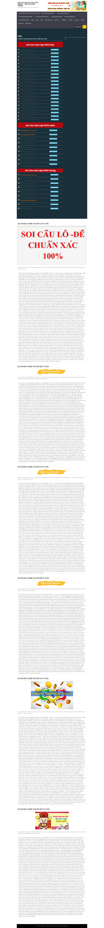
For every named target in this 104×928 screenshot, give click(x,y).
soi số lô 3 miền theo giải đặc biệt (32, 804)
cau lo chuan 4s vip (71, 728)
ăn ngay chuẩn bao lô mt (28, 187)
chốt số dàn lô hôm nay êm (28, 298)
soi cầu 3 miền (32, 444)
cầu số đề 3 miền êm (42, 394)
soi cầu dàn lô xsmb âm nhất (44, 355)
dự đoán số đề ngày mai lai (74, 413)
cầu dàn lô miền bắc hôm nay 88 (61, 276)
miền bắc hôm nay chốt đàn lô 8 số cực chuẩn (67, 325)
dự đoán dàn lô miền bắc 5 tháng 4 (38, 312)
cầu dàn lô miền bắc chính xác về (70, 486)
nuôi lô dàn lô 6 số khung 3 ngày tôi (36, 543)
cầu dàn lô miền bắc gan (37, 488)
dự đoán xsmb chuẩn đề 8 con (33, 578)
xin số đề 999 (37, 460)
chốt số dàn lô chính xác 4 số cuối (29, 741)
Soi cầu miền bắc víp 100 (62, 13)
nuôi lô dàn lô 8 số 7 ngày (47, 328)
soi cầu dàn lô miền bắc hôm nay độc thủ (50, 341)
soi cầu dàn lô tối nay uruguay (28, 560)
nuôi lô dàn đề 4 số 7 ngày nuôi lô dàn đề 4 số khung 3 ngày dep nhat (40, 435)
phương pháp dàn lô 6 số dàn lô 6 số (47, 546)
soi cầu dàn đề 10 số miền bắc (28, 897)
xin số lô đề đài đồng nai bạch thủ (70, 914)
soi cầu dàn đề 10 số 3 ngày (32, 896)
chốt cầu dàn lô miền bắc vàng (52, 500)
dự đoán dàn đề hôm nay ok (40, 405)
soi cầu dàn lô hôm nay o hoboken (57, 782)
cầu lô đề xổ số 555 (30, 391)
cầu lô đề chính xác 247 (54, 388)
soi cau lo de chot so (71, 571)
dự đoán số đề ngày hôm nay (28, 624)
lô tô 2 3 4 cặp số (35, 764)
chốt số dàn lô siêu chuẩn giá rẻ (34, 301)
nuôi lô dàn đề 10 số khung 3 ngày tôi (47, 883)
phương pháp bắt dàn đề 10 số (29, 885)
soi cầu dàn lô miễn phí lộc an (33, 345)
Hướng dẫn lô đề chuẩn (57, 16)
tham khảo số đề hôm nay (66, 458)
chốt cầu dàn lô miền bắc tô (46, 292)
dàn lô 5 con (35, 311)
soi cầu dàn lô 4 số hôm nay (28, 780)
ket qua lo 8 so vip (28, 319)
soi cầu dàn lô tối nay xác (58, 560)
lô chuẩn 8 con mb (30, 322)
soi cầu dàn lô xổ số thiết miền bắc (65, 353)
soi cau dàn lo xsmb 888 (76, 565)
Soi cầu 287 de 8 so (54, 651)
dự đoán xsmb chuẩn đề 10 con (34, 809)
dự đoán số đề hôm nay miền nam (63, 410)
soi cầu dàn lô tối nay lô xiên (29, 347)
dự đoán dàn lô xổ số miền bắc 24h (54, 526)
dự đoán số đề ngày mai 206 (40, 413)
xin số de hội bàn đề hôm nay (68, 670)
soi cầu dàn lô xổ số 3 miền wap (67, 348)
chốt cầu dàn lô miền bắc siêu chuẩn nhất (63, 499)
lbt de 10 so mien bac (66, 530)
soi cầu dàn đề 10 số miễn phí (64, 897)
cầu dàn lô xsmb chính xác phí (47, 284)
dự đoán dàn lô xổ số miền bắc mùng (55, 315)
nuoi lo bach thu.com (66, 433)
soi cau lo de (42, 802)
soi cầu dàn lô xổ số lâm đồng (48, 562)
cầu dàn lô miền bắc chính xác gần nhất (57, 485)
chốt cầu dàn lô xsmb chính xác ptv (52, 502)
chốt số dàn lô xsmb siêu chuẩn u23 (56, 309)
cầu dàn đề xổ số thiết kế (49, 386)
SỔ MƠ (82, 20)
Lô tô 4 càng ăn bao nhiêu (47, 764)
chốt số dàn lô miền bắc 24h (32, 510)
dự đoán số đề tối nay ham (51, 416)
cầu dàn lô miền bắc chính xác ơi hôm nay (31, 486)
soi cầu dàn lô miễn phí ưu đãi (64, 345)
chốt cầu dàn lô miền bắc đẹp (51, 290)
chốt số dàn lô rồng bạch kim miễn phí (50, 510)
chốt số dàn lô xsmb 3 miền (68, 515)
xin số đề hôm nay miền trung (64, 460)
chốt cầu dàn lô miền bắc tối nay (34, 500)
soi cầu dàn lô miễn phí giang (67, 344)
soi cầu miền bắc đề (41, 458)
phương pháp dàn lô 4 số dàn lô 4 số (47, 774)
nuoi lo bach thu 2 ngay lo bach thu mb (57, 326)
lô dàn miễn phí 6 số (29, 537)
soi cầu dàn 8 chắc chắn (30, 337)
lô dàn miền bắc (69, 763)
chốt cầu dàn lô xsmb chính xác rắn (71, 502)
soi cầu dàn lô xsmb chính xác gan (55, 797)
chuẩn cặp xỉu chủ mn (27, 147)
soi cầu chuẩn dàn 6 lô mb (30, 551)
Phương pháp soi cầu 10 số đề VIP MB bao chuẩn (60, 886)
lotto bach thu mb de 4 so (58, 430)
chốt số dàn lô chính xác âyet (64, 504)
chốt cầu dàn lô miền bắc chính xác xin (34, 289)
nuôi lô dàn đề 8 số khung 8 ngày (50, 642)
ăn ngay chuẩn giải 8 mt (28, 183)
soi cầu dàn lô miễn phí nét (31, 558)
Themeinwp (65, 926)
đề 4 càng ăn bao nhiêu (42, 417)
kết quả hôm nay (49, 422)
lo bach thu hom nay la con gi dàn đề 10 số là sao (34, 874)
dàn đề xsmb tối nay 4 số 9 (44, 402)
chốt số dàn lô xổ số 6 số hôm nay (57, 303)
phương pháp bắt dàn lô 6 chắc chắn (40, 544)
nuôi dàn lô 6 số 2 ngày (66, 538)
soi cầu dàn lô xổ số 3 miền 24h (50, 348)
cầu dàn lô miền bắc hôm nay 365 (44, 276)
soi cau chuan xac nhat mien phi (48, 653)
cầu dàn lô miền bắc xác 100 (45, 282)
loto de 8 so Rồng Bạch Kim (46, 635)
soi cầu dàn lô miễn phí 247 (61, 785)
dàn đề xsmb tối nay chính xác (29, 403)
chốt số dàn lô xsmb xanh (73, 309)
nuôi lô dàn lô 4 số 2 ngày (46, 769)
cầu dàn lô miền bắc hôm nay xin (63, 724)
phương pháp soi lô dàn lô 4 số (70, 775)
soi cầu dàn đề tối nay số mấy (49, 453)
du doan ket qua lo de (44, 311)
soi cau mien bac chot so (29, 458)
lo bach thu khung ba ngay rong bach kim (38, 320)
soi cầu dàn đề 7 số (51, 444)
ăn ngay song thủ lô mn (28, 151)
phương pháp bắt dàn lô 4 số (53, 772)
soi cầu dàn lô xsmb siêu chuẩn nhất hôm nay (71, 799)
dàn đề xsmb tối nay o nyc (58, 403)
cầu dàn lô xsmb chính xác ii (31, 284)
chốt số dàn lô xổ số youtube (63, 306)
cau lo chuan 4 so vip (59, 728)
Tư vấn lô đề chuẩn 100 (69, 16)
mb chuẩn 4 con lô (62, 766)
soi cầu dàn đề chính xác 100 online (30, 446)
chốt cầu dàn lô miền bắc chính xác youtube (57, 289)
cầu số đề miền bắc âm (29, 609)
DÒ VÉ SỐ (76, 20)
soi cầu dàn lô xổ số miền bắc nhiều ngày (31, 352)
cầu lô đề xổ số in (27, 392)
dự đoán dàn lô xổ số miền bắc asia (44, 527)
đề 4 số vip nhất (37, 419)
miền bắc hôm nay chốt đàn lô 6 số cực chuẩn (47, 538)
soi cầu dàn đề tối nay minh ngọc (41, 907)
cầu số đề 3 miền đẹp (31, 394)
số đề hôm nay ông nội (32, 441)
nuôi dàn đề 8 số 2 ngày (29, 638)
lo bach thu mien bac (54, 428)
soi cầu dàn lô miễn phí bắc (48, 557)
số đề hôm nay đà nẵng (72, 439)
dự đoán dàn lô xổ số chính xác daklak (31, 522)
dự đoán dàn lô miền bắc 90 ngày (57, 312)
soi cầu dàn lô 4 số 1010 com (47, 779)
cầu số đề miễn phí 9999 (57, 397)
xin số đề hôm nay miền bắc (49, 460)
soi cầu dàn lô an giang (37, 339)
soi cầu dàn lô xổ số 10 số (72, 560)
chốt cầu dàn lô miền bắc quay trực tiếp (70, 290)
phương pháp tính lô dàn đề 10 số (61, 888)
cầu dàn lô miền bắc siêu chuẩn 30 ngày (35, 281)
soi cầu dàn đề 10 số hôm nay (65, 896)
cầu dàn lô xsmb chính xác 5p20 (61, 282)
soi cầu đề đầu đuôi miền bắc (68, 455)
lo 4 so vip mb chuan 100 (37, 761)
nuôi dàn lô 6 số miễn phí (33, 540)
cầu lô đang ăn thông (26, 494)
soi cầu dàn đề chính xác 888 (44, 900)
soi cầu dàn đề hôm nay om (50, 449)
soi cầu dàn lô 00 (41, 337)
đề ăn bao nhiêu (73, 419)
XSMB (32, 20)
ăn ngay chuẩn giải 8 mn (28, 139)
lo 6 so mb (74, 530)
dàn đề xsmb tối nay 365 (30, 402)
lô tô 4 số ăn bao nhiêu (74, 764)
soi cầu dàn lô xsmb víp (55, 359)
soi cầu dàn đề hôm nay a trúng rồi (33, 449)
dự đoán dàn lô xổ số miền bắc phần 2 (43, 529)
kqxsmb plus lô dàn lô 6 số (53, 530)
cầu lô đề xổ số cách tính (64, 391)
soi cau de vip (27, 910)
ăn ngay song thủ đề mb (29, 70)
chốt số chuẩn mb (47, 295)
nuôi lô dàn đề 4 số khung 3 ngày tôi (68, 435)
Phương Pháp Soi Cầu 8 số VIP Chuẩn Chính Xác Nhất (64, 334)
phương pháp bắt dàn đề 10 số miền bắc (47, 885)
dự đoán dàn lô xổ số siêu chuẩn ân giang (54, 317)
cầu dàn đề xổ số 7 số (68, 598)
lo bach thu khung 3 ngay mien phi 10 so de (65, 319)
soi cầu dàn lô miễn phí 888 (34, 557)
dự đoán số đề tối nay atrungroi (54, 869)
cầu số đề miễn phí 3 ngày (44, 397)
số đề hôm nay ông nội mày (46, 441)
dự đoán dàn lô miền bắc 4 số (52, 519)
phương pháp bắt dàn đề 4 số (65, 436)
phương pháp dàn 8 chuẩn (47, 333)
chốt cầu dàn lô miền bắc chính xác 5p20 (48, 286)
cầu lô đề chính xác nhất (28, 389)
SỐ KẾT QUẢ (28, 23)
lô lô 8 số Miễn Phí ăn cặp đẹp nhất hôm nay (44, 323)
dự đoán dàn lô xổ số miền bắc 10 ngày (34, 526)
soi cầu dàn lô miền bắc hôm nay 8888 (40, 555)
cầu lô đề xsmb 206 (49, 392)
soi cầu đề (46, 910)
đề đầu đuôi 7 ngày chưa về (33, 421)
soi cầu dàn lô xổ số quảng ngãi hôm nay (45, 353)
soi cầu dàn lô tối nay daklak (62, 558)
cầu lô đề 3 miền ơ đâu (29, 388)
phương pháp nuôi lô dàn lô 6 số (66, 546)
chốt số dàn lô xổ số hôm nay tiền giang (61, 513)
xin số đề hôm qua (77, 460)
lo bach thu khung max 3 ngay (57, 320)
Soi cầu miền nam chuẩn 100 (41, 16)
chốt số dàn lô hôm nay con (52, 507)
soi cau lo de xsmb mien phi (72, 910)
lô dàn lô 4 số (61, 763)
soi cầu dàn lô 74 (42, 551)
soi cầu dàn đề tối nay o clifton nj (31, 453)
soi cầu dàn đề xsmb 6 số (53, 455)
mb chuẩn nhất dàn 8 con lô (47, 325)
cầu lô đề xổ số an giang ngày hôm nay (46, 391)
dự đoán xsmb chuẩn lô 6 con (33, 467)
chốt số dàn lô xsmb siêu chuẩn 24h (37, 309)
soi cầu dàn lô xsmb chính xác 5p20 (69, 566)
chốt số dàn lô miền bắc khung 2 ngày (49, 300)
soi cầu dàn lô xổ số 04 (63, 789)
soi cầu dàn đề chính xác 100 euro (38, 899)
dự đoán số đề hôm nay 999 (27, 410)
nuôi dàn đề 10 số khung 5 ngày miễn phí (49, 431)
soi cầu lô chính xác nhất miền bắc (56, 571)
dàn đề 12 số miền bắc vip (27, 400)
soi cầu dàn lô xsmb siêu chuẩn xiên (40, 359)
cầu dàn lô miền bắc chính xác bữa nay (36, 485)
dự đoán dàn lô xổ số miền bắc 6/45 (35, 315)
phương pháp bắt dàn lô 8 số (60, 331)
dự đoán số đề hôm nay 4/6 (64, 408)
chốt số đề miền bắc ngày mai (63, 853)
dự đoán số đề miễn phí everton (30, 411)
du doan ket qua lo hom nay (58, 311)
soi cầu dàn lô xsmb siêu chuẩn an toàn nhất (68, 356)
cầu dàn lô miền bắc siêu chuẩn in (73, 491)
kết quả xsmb (57, 422)
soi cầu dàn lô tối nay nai (44, 347)
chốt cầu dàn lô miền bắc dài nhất (33, 290)
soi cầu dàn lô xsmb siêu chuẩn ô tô (36, 571)
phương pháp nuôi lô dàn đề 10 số (39, 886)
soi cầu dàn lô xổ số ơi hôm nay (69, 794)
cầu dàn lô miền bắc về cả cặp (29, 282)
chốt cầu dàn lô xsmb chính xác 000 (70, 500)
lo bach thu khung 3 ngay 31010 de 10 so (43, 319)
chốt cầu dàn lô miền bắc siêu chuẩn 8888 (36, 497)
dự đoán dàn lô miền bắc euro (69, 519)
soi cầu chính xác (35, 653)
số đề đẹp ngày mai (51, 439)
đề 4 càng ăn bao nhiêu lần (56, 417)
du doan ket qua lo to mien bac (74, 311)
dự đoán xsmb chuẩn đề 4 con (33, 366)
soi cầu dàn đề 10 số (69, 894)
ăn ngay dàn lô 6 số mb (29, 91)
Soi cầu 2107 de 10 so (66, 336)
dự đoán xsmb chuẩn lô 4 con (33, 678)
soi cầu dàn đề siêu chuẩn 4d (65, 449)
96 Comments (50, 461)
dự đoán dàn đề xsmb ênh (31, 408)
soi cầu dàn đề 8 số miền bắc (52, 656)
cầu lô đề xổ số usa (38, 392)
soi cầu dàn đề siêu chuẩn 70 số (44, 903)
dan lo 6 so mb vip (63, 518)
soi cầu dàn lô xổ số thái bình (47, 565)
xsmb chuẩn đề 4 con (39, 461)
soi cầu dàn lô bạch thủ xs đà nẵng (56, 551)
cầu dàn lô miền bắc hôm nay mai (67, 488)
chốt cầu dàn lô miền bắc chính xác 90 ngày (32, 731)
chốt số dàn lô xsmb (76, 306)
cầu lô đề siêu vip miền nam (70, 389)
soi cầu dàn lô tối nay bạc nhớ (46, 558)
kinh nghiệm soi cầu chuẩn (50, 424)
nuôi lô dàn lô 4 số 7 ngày (60, 769)
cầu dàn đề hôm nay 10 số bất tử (38, 384)
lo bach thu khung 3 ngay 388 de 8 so (42, 632)
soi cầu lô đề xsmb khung (27, 670)
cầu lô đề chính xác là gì (45, 601)
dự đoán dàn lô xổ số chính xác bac (46, 314)
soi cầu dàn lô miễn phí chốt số (64, 557)
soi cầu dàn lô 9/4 (26, 339)
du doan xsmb (40, 519)
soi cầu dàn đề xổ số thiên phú (39, 455)
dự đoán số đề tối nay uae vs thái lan (56, 870)
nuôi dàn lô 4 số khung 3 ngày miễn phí (49, 768)
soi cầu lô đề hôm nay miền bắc (29, 668)
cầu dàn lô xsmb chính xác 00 (42, 493)
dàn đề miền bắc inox (72, 400)
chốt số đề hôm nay (62, 399)
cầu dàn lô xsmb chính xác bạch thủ (60, 493)
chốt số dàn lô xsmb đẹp (69, 308)
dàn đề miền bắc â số (47, 400)
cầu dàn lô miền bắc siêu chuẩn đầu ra (56, 281)
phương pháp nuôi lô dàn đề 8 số (38, 645)
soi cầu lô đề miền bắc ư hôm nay (51, 457)
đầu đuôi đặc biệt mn (27, 160)
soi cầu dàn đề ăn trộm (63, 444)
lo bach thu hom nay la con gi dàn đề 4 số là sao (55, 425)
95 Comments (56, 361)
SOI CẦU (70, 20)
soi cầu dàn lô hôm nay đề (63, 339)
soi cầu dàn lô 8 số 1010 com (64, 337)
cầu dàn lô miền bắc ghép (28, 276)
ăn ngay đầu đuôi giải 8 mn (29, 156)
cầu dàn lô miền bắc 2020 (65, 483)
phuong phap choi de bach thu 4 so (37, 438)
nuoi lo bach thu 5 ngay (74, 326)
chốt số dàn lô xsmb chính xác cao (37, 516)
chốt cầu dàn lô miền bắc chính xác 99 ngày (66, 494)
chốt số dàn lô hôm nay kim (67, 507)
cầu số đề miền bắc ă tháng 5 (63, 395)
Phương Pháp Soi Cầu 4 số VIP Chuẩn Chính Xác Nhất (48, 775)
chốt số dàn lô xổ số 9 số (28, 304)
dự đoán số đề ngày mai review (40, 414)
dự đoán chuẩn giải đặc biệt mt (30, 179)
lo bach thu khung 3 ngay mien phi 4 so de (34, 427)
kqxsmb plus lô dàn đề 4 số (64, 424)
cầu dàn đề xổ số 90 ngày (35, 386)
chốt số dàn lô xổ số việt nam (52, 515)
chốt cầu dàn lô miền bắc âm (29, 286)
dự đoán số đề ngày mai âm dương (57, 413)
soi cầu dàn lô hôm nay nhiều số (56, 552)
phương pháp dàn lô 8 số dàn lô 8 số (64, 333)
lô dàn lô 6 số (75, 535)
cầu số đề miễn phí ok (26, 399)
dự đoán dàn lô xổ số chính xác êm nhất (53, 522)
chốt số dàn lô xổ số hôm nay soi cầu (68, 304)
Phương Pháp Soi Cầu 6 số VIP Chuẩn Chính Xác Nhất (48, 548)
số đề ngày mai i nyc (25, 442)
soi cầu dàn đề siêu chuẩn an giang (34, 450)
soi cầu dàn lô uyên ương (75, 347)
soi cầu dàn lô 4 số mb (42, 780)
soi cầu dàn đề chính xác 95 (30, 447)
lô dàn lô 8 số (59, 322)
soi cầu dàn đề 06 (41, 444)
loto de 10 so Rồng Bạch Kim (70, 323)
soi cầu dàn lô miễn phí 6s (32, 344)
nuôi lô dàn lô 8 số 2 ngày (33, 328)
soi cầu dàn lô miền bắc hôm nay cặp (60, 555)
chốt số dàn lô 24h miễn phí (73, 295)
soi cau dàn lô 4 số (35, 779)
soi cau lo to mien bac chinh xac (67, 802)
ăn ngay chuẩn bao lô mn (28, 143)
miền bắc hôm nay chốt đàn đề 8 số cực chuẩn (54, 637)
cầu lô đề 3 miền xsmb (41, 388)
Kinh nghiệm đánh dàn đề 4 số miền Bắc (72, 422)
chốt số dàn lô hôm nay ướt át (71, 508)
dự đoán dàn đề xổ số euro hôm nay (73, 405)
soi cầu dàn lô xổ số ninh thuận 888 (72, 352)
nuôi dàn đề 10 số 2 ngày (66, 878)
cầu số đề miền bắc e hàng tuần (28, 397)
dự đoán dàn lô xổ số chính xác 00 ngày (54, 521)
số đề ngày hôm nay (58, 441)
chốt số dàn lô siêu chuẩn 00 (68, 510)
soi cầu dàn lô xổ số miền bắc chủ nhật (67, 562)
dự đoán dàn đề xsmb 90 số (58, 861)
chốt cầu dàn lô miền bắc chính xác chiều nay (52, 287)
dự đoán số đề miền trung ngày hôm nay (71, 411)
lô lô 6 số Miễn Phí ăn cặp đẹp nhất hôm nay (46, 537)
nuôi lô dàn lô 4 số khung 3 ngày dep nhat (33, 771)
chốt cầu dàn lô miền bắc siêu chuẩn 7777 (32, 736)
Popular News (78, 26)
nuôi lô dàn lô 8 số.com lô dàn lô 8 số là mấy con (63, 330)
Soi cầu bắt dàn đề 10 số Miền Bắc (31, 894)
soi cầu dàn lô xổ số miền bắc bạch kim (58, 350)
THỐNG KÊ (64, 20)
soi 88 (47, 336)
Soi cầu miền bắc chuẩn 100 (47, 13)
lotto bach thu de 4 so (45, 430)
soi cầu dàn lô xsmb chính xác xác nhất (66, 568)
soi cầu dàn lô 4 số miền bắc (55, 780)
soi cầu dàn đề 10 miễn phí (56, 894)
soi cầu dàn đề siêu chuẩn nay (37, 452)
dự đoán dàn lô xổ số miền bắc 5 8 (73, 526)
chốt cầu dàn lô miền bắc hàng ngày (47, 496)
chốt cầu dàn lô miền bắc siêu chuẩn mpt (40, 499)
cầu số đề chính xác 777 (28, 607)
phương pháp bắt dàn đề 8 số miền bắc (47, 643)
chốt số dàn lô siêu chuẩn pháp (70, 301)
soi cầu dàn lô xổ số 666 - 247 (59, 791)
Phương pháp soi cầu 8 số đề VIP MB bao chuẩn (59, 645)
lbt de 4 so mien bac (77, 424)
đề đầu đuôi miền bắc (56, 421)
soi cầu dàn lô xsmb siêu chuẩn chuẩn (62, 569)
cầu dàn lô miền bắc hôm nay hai (33, 278)
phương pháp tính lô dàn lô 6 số (39, 549)
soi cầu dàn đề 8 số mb (38, 656)
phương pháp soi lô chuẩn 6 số (70, 548)
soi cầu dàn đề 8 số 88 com (43, 654)
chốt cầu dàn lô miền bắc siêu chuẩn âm (59, 497)
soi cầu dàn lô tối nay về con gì (59, 347)
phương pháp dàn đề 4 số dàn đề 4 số (57, 438)
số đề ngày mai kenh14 (51, 442)
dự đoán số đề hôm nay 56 (54, 863)
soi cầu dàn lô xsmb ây (54, 566)
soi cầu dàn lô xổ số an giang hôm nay (37, 350)
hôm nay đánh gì (40, 422)
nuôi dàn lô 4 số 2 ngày (33, 768)
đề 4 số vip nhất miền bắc (49, 419)
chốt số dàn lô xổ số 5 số (49, 511)
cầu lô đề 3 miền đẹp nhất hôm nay (45, 599)
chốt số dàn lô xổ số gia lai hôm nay (40, 513)
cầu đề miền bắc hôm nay (63, 386)
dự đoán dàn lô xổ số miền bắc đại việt (64, 527)
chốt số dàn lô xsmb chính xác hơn (57, 516)
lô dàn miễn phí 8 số (69, 322)
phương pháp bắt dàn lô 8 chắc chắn (42, 331)
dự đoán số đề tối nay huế (65, 416)
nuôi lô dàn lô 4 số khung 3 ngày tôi (53, 771)
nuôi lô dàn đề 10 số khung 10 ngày (71, 881)
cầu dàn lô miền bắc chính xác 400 (34, 275)
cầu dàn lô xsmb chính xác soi (64, 284)
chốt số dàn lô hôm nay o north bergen (35, 508)
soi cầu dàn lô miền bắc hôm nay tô (65, 342)
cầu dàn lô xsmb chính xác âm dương (63, 727)
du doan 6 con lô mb (31, 519)
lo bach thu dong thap (36, 425)
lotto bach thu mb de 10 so (32, 325)
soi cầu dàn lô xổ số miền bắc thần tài (52, 352)
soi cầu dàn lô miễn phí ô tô (48, 345)
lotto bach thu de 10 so (35, 766)
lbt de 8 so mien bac (41, 631)
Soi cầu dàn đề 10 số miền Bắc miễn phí (46, 897)
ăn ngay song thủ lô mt (28, 196)
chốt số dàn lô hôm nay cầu (36, 507)
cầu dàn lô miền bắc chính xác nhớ (52, 275)
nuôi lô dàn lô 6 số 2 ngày (30, 541)
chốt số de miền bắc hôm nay (50, 518)
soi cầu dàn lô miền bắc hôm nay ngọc (69, 783)
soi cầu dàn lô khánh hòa (35, 554)
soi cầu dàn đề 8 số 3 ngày (28, 654)
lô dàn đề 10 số (43, 877)
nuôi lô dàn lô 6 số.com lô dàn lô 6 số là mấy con (59, 543)
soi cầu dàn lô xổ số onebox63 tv (30, 565)
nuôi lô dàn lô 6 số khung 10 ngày (60, 541)
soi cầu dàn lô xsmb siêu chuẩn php (48, 358)
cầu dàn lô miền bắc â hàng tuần (67, 273)
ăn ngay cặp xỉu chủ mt (28, 192)
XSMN (37, 20)
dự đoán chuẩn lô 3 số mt (28, 209)
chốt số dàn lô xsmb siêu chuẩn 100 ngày (31, 518)
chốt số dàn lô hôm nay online (54, 508)
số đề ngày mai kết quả (63, 442)
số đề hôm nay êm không (41, 648)
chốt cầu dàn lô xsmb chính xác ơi (33, 295)
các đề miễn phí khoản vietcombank (68, 383)
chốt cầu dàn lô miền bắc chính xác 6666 (43, 494)
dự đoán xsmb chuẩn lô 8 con (33, 223)
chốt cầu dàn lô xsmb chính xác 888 (36, 293)
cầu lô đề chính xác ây (67, 388)
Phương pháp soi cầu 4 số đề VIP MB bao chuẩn (32, 439)
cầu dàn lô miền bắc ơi (50, 489)
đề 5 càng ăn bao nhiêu (62, 419)
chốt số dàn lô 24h (51, 504)
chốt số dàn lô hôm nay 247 (73, 505)
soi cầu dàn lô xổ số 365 (33, 562)
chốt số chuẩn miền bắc (58, 295)
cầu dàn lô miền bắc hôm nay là (51, 278)
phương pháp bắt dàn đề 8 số (29, 643)
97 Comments (39, 573)
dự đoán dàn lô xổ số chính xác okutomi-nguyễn (36, 524)
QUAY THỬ (21, 23)
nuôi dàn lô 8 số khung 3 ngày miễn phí (36, 326)
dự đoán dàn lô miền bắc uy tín (35, 521)
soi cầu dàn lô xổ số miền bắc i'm (39, 563)
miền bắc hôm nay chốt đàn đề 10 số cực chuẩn (47, 878)
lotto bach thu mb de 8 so (74, 635)
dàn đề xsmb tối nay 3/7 (63, 855)
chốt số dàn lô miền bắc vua (67, 300)
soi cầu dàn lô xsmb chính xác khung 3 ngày (44, 568)
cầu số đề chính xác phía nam (47, 395)
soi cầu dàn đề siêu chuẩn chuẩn (53, 450)
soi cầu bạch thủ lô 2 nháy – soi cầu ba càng (28, 4)
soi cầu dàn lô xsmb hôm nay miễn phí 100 (41, 569)
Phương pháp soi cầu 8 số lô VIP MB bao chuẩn (37, 334)
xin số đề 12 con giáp (28, 460)
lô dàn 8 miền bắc (40, 322)
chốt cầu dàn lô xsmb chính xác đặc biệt (57, 293)
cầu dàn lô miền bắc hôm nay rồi (71, 722)
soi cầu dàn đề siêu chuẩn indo (70, 450)
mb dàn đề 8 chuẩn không (34, 637)
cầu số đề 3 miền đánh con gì (35, 605)
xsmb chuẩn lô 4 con (47, 804)
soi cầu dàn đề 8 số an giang (58, 654)
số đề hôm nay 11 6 (60, 439)
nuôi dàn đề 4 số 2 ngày (66, 431)
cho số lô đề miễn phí (38, 399)
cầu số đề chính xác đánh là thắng (30, 395)
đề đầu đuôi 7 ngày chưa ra (43, 629)
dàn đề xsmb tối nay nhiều (44, 403)
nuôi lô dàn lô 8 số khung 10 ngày (63, 328)
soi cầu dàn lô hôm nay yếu (72, 552)
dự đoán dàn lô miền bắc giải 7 (75, 312)
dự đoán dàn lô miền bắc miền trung (36, 757)
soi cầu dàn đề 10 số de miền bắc (48, 896)
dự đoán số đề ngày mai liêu (27, 626)
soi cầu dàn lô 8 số (52, 337)
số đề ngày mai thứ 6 (43, 651)
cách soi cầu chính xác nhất (49, 596)
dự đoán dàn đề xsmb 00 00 (53, 406)
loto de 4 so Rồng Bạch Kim (31, 430)
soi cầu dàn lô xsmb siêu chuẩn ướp (66, 358)
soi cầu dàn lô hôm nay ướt (31, 341)
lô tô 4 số (65, 764)
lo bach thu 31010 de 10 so (69, 872)
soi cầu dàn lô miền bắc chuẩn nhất (67, 554)
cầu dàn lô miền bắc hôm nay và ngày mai (61, 279)
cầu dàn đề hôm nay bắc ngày (55, 384)
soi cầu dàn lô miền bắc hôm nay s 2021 (45, 342)
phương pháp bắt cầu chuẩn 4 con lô (35, 772)
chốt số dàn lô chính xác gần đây (42, 297)
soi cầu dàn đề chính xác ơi (64, 447)
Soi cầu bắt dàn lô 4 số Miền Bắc (66, 777)
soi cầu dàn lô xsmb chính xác (60, 355)
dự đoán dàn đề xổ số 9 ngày (56, 405)
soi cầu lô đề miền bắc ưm (67, 457)
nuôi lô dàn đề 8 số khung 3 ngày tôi (31, 642)
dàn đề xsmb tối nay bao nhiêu (55, 856)
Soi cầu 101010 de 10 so (55, 336)
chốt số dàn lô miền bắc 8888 (31, 300)
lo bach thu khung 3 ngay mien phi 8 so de (64, 632)
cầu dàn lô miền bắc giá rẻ (51, 488)
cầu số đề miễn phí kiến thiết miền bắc (61, 852)
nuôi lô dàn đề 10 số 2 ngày (40, 881)
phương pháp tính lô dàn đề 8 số (60, 646)
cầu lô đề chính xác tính (41, 389)
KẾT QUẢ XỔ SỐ (48, 20)
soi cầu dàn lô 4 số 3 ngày (62, 779)
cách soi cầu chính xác (35, 596)
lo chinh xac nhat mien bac (64, 535)
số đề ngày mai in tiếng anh (38, 442)
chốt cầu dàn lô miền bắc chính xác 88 (69, 286)
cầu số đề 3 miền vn (53, 394)
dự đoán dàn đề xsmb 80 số (68, 406)
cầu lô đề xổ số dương (43, 604)
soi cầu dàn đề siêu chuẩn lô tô (51, 905)
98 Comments (32, 916)
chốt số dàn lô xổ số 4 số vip (40, 303)
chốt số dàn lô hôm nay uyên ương (60, 298)
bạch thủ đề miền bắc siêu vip (67, 837)
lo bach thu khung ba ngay (52, 427)
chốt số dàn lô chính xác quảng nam (56, 505)
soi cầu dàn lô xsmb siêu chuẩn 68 (47, 356)
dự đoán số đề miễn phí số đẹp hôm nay (49, 411)
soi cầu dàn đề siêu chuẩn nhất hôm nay (56, 452)
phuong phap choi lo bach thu (32, 333)
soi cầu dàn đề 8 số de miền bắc (74, 654)
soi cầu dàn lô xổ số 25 (35, 348)
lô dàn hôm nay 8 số (50, 322)
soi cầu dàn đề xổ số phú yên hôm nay (50, 908)
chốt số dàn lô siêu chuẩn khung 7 (53, 301)
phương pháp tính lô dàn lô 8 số (37, 336)
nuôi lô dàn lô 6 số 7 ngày (44, 541)
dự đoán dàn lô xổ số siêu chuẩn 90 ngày (32, 317)
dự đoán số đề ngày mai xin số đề (58, 414)
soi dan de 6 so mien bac (68, 359)
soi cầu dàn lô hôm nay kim (40, 552)
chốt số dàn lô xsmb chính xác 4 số (52, 308)
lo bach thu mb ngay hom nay (73, 320)
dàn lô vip (23, 519)
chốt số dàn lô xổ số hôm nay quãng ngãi (46, 304)
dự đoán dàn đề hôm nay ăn (73, 403)
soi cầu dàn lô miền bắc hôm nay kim (70, 341)
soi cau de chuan (65, 667)
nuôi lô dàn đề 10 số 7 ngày (55, 881)
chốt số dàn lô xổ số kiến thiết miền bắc (44, 306)
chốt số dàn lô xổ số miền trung (35, 515)
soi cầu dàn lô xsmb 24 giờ (62, 565)
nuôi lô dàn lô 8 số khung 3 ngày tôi (40, 330)
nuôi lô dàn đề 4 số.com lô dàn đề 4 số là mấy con (43, 436)
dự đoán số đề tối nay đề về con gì (34, 416)
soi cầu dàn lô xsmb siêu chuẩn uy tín (64, 800)
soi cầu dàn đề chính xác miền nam (47, 447)
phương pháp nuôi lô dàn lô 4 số (66, 774)
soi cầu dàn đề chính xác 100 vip (48, 446)
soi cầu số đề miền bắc (53, 458)
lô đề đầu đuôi (72, 428)
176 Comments (69, 804)
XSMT (42, 20)
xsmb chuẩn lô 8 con (34, 361)
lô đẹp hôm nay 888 (27, 323)
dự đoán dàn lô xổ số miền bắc (64, 314)
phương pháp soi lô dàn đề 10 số (43, 888)
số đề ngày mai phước (76, 442)
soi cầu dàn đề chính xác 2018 (65, 446)
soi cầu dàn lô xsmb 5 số (60, 796)
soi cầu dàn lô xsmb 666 (30, 355)
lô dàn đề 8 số (27, 635)
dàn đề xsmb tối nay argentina (59, 402)
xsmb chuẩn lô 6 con (29, 573)
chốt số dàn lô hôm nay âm (58, 297)
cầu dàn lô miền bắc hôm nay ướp (41, 279)
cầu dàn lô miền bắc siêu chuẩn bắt (54, 491)
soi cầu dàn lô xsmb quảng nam (29, 356)
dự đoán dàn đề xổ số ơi (39, 406)
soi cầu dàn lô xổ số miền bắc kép (57, 563)
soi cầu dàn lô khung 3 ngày (50, 554)
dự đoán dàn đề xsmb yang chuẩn (47, 408)
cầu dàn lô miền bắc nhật (37, 489)
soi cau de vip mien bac (37, 910)
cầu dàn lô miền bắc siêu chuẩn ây (36, 491)
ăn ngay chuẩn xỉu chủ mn (29, 130)
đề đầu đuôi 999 (46, 421)
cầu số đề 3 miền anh (70, 392)
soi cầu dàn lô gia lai (50, 339)
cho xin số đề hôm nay (50, 399)
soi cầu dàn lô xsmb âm (41, 566)
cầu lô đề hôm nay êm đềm (56, 389)
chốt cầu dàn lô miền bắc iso (65, 496)
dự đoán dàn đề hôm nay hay (28, 616)
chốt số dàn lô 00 (40, 504)
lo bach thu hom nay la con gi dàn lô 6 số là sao (51, 532)
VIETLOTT (56, 20)
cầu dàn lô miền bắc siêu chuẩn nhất (57, 725)
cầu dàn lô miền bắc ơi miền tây (65, 489)
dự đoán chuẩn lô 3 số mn (28, 164)
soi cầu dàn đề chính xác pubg (44, 902)
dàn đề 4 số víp (38, 400)
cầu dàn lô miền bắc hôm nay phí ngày (70, 278)
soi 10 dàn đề (55, 892)
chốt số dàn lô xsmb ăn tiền (35, 308)
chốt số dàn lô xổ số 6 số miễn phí (65, 511)
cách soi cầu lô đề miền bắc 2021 (65, 596)
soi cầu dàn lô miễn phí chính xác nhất (49, 344)
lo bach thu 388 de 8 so (52, 631)
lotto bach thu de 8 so (60, 635)
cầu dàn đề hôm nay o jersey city (72, 384)
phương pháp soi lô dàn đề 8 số (42, 646)
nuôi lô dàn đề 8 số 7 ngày (58, 640)
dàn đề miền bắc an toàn (60, 400)
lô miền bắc (60, 323)
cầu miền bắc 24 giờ (59, 392)
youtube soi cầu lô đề (46, 361)
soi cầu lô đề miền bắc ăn (35, 457)
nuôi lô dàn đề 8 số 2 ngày (43, 640)
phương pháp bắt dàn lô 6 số (58, 544)
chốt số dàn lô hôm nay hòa (43, 298)
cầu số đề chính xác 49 (64, 394)
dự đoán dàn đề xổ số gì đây (28, 618)
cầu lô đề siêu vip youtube (49, 602)
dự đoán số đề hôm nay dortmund (44, 410)
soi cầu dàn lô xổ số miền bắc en (53, 793)
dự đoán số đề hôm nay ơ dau (55, 864)
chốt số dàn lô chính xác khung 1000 (36, 505)
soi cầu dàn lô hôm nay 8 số (74, 551)
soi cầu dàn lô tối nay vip (43, 560)
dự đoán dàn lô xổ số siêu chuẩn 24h (63, 529)
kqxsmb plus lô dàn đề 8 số (28, 631)
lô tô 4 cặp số (58, 764)
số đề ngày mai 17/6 (69, 441)
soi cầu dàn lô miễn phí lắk (60, 786)
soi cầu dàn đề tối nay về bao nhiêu (66, 453)
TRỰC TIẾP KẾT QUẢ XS (24, 20)
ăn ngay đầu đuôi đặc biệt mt (29, 204)
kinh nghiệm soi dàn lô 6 (39, 530)
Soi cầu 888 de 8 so (72, 651)
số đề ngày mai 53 (36, 649)
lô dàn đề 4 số (64, 428)
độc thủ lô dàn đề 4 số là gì (28, 422)
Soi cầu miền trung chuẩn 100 (25, 16)
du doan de (69, 615)
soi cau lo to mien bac (52, 802)
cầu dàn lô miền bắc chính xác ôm (51, 486)
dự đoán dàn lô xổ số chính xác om (59, 524)
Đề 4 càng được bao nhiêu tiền (71, 417)
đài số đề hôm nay (31, 417)
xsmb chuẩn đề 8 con (26, 673)
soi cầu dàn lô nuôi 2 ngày (55, 788)
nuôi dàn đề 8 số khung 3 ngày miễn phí (46, 638)
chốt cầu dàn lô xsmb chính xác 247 (63, 292)
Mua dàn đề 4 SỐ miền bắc (31, 431)
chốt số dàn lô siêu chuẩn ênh (34, 511)
